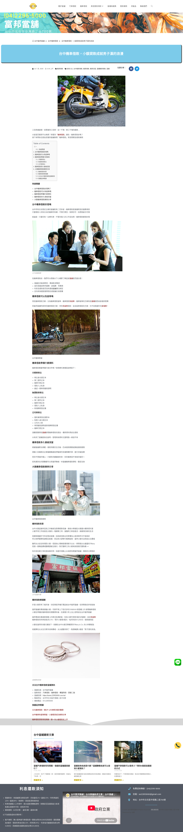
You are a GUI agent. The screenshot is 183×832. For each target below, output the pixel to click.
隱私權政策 (154, 810)
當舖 (71, 278)
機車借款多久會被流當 (42, 166)
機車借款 (60, 69)
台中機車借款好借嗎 (41, 152)
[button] (131, 68)
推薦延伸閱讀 (42, 178)
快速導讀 (42, 149)
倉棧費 (104, 306)
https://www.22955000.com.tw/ (54, 695)
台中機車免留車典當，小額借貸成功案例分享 (49, 715)
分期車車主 (41, 159)
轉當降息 (63, 693)
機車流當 (93, 69)
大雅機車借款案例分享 (42, 169)
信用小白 (70, 69)
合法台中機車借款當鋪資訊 (46, 176)
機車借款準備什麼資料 (42, 157)
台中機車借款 (77, 69)
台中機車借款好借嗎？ (42, 189)
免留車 (72, 301)
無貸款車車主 (42, 162)
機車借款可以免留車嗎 (42, 154)
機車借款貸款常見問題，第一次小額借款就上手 (50, 719)
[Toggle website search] (152, 6)
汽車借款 (46, 693)
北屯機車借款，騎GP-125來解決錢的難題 (47, 710)
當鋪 (108, 69)
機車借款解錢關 (43, 174)
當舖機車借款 (101, 69)
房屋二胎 (71, 693)
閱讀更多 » (38, 780)
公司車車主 (41, 164)
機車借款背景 (42, 171)
